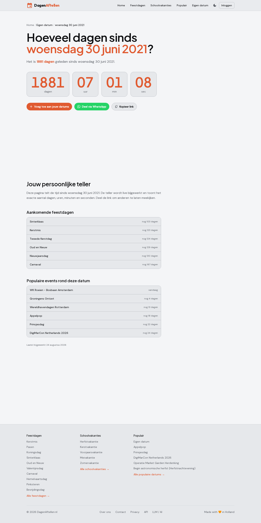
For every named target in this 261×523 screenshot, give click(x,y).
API (146, 512)
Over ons (105, 512)
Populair (182, 5)
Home (121, 5)
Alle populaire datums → (149, 474)
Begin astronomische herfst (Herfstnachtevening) (164, 468)
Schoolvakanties (161, 5)
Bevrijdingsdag (36, 489)
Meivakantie (87, 457)
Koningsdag (34, 452)
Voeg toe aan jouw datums (51, 106)
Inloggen (226, 5)
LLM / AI (157, 512)
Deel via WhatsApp (94, 106)
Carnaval (32, 473)
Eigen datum (200, 5)
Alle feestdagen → (38, 495)
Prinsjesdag (141, 452)
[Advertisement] (94, 144)
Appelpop (140, 447)
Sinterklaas (33, 457)
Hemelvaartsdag (37, 479)
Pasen (30, 447)
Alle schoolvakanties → (94, 469)
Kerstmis (32, 441)
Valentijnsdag (35, 468)
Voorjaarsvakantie (91, 452)
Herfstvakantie (89, 441)
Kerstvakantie (88, 447)
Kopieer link (126, 106)
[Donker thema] (214, 5)
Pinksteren (33, 484)
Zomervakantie (89, 463)
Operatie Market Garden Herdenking (156, 463)
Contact (120, 512)
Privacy (134, 512)
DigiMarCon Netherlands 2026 (152, 457)
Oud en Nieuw (35, 463)
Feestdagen (137, 5)
